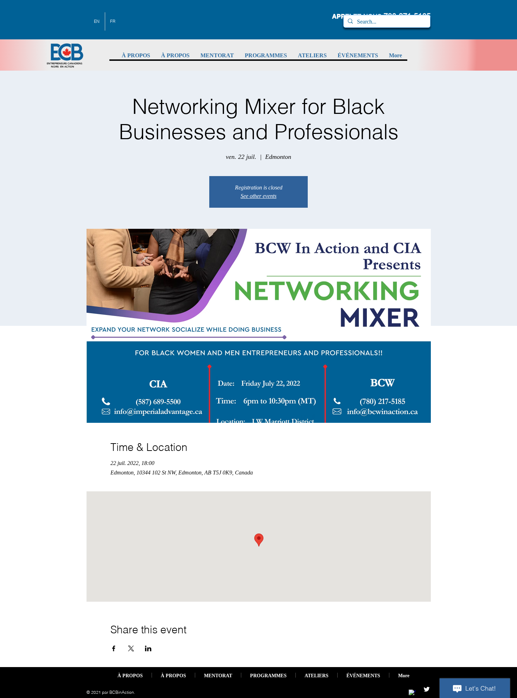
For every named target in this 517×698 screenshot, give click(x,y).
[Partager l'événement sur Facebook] (113, 648)
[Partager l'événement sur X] (131, 648)
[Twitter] (426, 689)
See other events (258, 196)
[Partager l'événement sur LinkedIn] (148, 648)
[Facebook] (412, 693)
